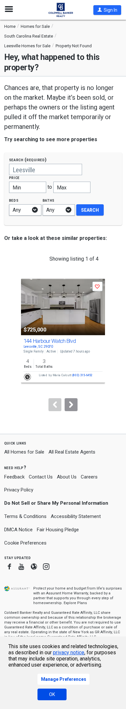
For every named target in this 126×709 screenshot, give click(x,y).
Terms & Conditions (25, 516)
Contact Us (41, 477)
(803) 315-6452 (82, 375)
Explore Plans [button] (75, 603)
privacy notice (68, 652)
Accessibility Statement (76, 516)
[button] (107, 10)
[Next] (71, 404)
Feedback (14, 477)
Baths (49, 200)
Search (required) (28, 159)
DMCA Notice (18, 530)
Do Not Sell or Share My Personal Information (56, 503)
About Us (67, 477)
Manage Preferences (63, 679)
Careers (89, 477)
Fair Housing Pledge (58, 530)
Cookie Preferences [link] (25, 543)
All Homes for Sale (24, 452)
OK (52, 694)
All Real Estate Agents (71, 452)
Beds (14, 200)
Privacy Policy (18, 490)
